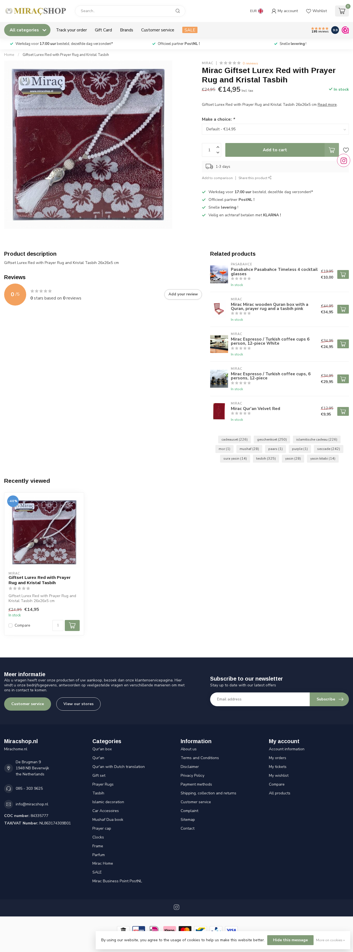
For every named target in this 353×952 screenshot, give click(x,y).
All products (279, 793)
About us (189, 749)
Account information (286, 749)
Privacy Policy (192, 775)
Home (9, 54)
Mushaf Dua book (107, 819)
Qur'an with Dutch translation (118, 766)
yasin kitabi (322, 458)
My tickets (278, 766)
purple (300, 448)
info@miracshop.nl (32, 804)
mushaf (249, 448)
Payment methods (196, 784)
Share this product (253, 178)
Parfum (98, 854)
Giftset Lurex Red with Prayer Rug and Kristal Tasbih (66, 54)
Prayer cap (101, 828)
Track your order (71, 30)
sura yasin (235, 458)
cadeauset (234, 439)
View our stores (78, 703)
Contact (187, 828)
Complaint (189, 810)
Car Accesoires (105, 810)
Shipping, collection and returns (208, 793)
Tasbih (98, 793)
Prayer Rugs (103, 784)
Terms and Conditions (200, 757)
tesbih (266, 458)
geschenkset (272, 439)
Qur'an (98, 757)
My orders (277, 757)
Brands (126, 30)
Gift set (98, 775)
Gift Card (103, 30)
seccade (328, 448)
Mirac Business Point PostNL (117, 881)
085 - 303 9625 (29, 788)
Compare (22, 625)
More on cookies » (330, 940)
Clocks (98, 837)
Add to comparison (217, 178)
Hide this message (290, 940)
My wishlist (278, 775)
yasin (293, 458)
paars (275, 448)
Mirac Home (102, 863)
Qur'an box (102, 749)
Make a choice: (218, 119)
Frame (97, 846)
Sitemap (188, 819)
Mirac (207, 63)
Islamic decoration (108, 802)
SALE (189, 30)
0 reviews (250, 63)
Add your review (183, 294)
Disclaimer (190, 766)
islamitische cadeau (316, 439)
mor (224, 448)
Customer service (157, 30)
